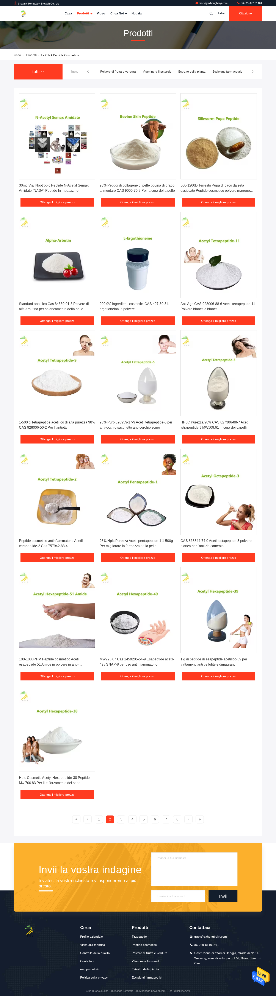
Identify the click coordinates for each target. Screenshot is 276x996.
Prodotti (83, 13)
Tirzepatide (139, 936)
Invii (223, 896)
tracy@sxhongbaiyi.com (213, 3)
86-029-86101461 (251, 3)
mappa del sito (90, 969)
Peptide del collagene (228, 71)
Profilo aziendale (91, 936)
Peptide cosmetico (144, 944)
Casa (68, 13)
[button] (88, 71)
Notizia (137, 13)
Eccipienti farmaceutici (191, 71)
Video (101, 13)
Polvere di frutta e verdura (149, 953)
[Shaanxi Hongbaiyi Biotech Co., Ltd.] (27, 13)
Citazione (245, 13)
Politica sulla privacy (94, 977)
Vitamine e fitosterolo (121, 71)
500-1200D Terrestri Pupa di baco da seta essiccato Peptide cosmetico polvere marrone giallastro (215, 191)
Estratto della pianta (155, 71)
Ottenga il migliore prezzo (57, 202)
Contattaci (87, 961)
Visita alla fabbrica (92, 944)
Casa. (18, 55)
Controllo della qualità (95, 953)
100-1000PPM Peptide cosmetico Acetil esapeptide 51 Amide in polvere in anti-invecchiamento (49, 664)
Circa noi (117, 13)
